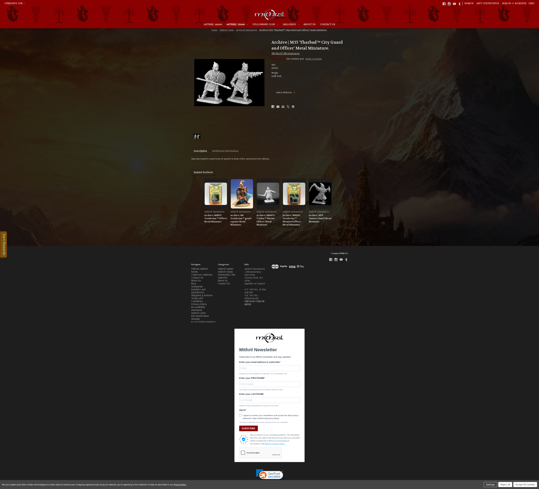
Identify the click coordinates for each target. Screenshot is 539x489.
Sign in (506, 3)
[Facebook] (444, 3)
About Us (310, 24)
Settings (490, 484)
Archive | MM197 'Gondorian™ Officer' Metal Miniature (215, 218)
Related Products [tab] (203, 172)
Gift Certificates (488, 3)
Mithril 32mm (236, 24)
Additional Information (225, 151)
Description (200, 151)
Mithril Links (198, 313)
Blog (193, 284)
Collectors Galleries (201, 275)
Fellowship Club (264, 24)
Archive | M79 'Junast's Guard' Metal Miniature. (320, 218)
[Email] (278, 107)
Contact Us (327, 24)
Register (520, 3)
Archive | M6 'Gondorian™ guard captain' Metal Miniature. (240, 220)
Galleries (289, 24)
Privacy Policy (199, 304)
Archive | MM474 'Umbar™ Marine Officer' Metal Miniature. (265, 220)
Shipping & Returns (202, 295)
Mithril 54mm (213, 24)
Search (468, 3)
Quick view (216, 193)
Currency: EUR (13, 3)
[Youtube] (454, 3)
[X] (288, 107)
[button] (269, 476)
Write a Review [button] (313, 59)
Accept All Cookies (525, 484)
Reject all (505, 484)
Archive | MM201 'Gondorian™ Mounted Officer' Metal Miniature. (292, 220)
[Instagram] (449, 3)
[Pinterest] (293, 107)
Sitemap (195, 319)
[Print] (283, 107)
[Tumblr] (459, 3)
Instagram (197, 286)
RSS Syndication (200, 316)
